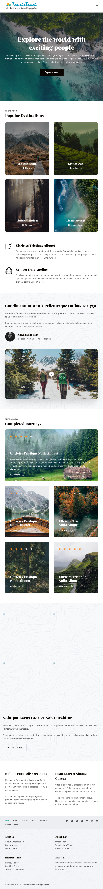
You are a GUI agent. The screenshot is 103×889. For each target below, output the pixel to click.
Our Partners (11, 848)
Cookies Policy (12, 866)
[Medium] (97, 821)
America (25, 821)
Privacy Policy (12, 862)
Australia (43, 821)
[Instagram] (77, 821)
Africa (15, 821)
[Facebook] (67, 821)
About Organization (14, 841)
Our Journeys (11, 845)
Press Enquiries (62, 848)
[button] (51, 374)
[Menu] (97, 6)
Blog (16, 824)
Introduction (60, 841)
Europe (8, 824)
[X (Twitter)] (72, 821)
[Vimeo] (87, 821)
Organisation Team (63, 845)
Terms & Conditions (14, 869)
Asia (33, 821)
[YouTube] (82, 821)
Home (7, 821)
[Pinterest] (92, 821)
